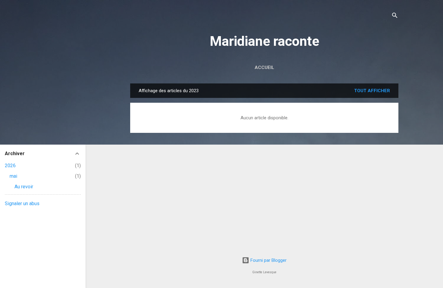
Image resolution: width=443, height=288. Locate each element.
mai (13, 176)
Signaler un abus (22, 203)
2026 (10, 165)
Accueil (264, 67)
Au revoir (23, 186)
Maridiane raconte (264, 41)
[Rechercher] (394, 16)
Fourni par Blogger (268, 260)
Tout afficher (372, 90)
